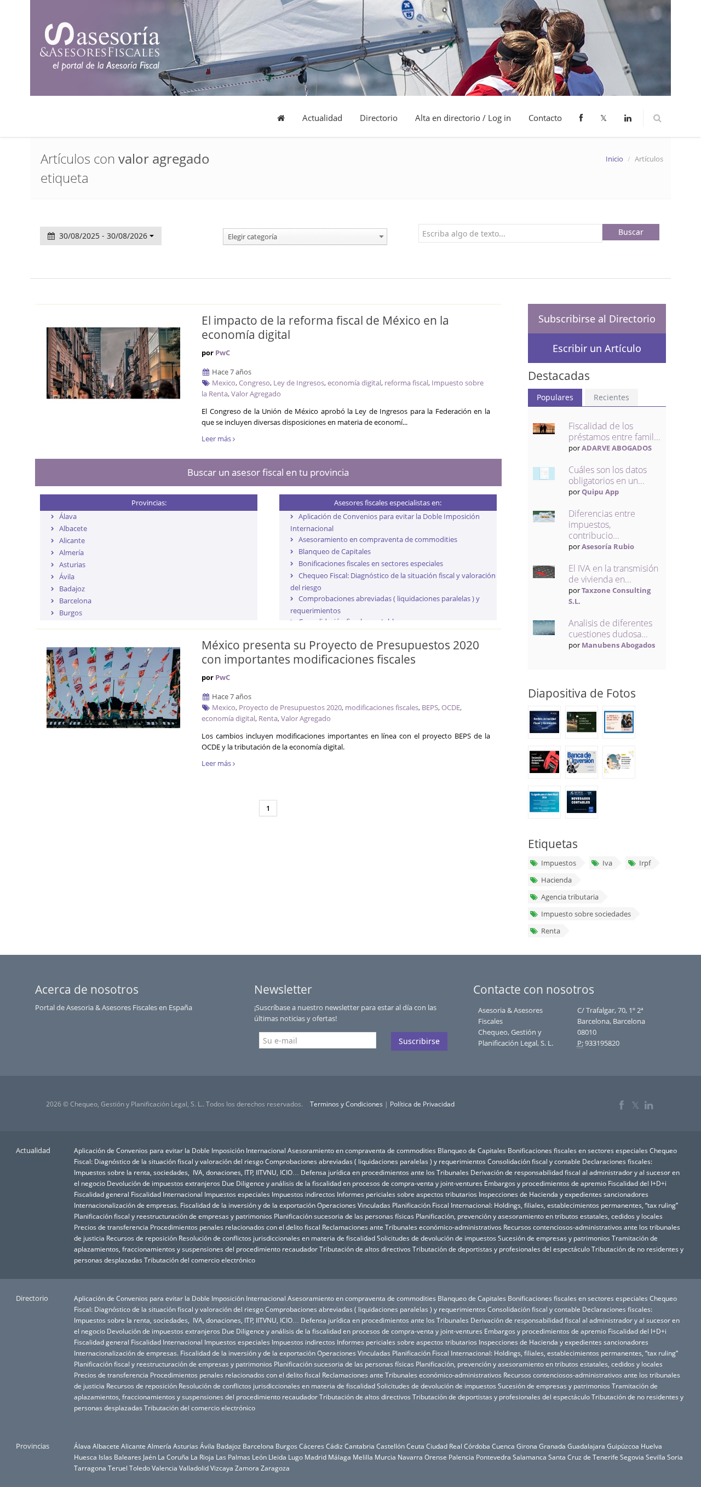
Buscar (630, 232)
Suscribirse (419, 1041)
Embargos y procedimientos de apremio (545, 1183)
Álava (68, 516)
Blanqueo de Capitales (334, 551)
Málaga (339, 1457)
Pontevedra (493, 1457)
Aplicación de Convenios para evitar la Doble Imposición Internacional (180, 1150)
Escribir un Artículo (597, 348)
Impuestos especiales (237, 1194)
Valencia (164, 1467)
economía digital (354, 383)
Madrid (315, 1457)
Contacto (545, 117)
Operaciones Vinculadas (353, 1205)
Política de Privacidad (422, 1104)
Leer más (217, 438)
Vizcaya (221, 1467)
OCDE (450, 707)
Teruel (118, 1467)
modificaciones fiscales (381, 707)
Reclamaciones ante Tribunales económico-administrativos (412, 1227)
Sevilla (655, 1457)
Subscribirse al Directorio (597, 318)
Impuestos (558, 863)
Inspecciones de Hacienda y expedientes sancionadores (563, 1194)
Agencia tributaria (570, 897)
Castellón (390, 1446)
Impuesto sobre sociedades (586, 914)
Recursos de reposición (141, 1238)
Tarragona (90, 1467)
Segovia (632, 1457)
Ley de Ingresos (298, 383)
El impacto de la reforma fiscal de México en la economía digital (325, 327)
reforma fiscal (406, 383)
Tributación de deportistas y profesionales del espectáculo (501, 1248)
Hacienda (556, 880)
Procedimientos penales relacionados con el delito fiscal (235, 1227)
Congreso (254, 383)
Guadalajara (586, 1446)
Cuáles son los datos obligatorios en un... (607, 475)
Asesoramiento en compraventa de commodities (377, 539)
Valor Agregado (256, 394)
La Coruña (173, 1457)
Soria (675, 1457)
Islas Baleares (120, 1457)
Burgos (70, 613)
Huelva (651, 1446)
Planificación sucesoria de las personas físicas (344, 1216)
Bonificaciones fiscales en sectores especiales (370, 563)
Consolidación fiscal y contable (534, 1161)
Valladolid (194, 1467)
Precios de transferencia (111, 1227)
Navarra (410, 1457)
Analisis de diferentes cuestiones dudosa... (610, 628)
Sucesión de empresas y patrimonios (554, 1238)
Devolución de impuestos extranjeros (163, 1183)
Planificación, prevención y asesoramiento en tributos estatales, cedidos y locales (539, 1216)
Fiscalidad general (101, 1194)
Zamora (247, 1467)
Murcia (385, 1457)
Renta (268, 718)
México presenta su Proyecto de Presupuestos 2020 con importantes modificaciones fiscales (340, 652)
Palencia (461, 1457)
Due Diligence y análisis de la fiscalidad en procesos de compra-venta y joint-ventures (352, 1183)
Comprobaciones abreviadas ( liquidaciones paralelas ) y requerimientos (375, 1161)
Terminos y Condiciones (346, 1104)
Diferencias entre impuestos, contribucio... (601, 524)
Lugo (295, 1457)
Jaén (149, 1457)
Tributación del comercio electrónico (199, 1259)
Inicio (614, 159)
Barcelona (75, 601)
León (259, 1457)
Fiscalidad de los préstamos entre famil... (614, 431)
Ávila (66, 576)
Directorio (379, 117)
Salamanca (530, 1457)
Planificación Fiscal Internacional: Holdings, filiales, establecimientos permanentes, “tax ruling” (535, 1205)
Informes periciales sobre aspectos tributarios (407, 1194)
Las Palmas (233, 1457)
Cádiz (334, 1446)
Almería (71, 552)
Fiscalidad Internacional (167, 1194)
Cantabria (359, 1446)
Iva (607, 863)
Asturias (72, 564)
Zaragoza (275, 1467)
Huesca (85, 1457)
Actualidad (322, 117)
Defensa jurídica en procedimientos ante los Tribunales (385, 1172)
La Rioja (202, 1457)
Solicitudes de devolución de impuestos (436, 1238)
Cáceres (311, 1446)
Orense (435, 1457)
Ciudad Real (444, 1446)
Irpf (645, 863)
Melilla (363, 1457)
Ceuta (415, 1446)
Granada (552, 1446)
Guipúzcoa (623, 1446)
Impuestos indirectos (303, 1194)
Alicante (72, 540)
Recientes (611, 397)
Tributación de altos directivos (365, 1248)
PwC (222, 353)
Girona (526, 1446)
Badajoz (72, 588)
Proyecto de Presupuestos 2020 (290, 707)
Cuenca (503, 1446)
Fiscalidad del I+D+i (637, 1183)
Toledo (139, 1467)
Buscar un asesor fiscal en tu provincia (268, 472)
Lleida (277, 1457)
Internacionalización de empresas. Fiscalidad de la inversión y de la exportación (194, 1205)
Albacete (73, 528)
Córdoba (477, 1446)
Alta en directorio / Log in (463, 117)
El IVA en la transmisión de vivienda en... (613, 573)
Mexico (223, 383)
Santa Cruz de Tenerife (583, 1457)
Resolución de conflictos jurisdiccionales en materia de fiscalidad (277, 1238)
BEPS (430, 707)
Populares (555, 397)
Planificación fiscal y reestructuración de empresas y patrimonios (173, 1216)
